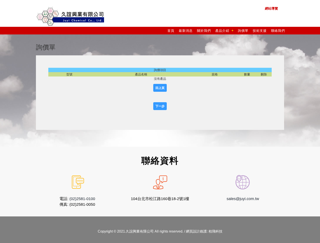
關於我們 (204, 30)
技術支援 (260, 30)
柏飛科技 (215, 231)
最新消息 (186, 30)
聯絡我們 (278, 30)
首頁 (170, 30)
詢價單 (243, 30)
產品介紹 (222, 30)
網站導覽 (271, 8)
